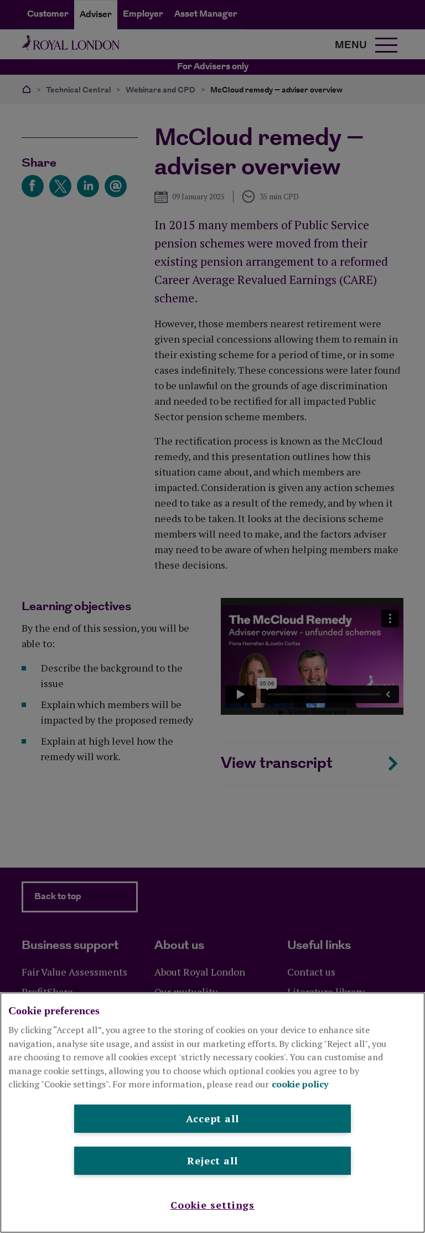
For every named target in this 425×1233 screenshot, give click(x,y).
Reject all (212, 1160)
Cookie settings (212, 1204)
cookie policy (300, 1084)
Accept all (212, 1118)
